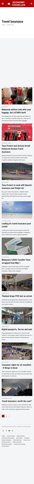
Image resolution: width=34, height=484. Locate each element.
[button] (3, 3)
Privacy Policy (27, 426)
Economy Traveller (18, 3)
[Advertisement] (17, 67)
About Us (19, 426)
